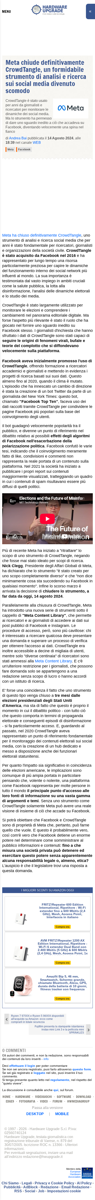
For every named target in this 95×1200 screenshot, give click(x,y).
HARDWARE (22, 1096)
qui (55, 1090)
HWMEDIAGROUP (78, 1101)
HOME (6, 1096)
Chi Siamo (10, 1183)
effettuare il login (22, 1065)
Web (37, 142)
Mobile (62, 1114)
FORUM (57, 1101)
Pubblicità (12, 1187)
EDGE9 (10, 1101)
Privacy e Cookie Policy (54, 1183)
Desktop (35, 1114)
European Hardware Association (74, 1174)
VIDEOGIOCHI (43, 1096)
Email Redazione (75, 1187)
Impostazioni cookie (64, 1191)
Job (41, 1191)
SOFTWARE (64, 1096)
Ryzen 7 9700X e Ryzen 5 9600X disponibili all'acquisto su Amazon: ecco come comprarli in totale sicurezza (37, 1019)
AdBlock (30, 1187)
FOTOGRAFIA (27, 1101)
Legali (27, 1183)
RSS (18, 1191)
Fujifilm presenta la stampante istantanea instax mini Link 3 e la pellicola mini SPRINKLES (59, 1029)
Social (30, 1191)
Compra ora (62, 926)
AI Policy (84, 1183)
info (46, 1059)
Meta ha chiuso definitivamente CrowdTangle (41, 235)
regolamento (59, 1080)
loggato (39, 1073)
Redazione (50, 1187)
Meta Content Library (53, 661)
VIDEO (44, 1101)
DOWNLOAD (83, 1096)
